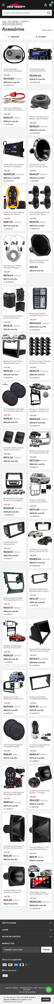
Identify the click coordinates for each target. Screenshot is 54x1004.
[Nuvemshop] (27, 992)
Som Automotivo (13, 21)
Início (4, 21)
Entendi (46, 999)
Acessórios (24, 21)
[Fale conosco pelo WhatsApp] (49, 990)
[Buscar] (48, 12)
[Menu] (4, 5)
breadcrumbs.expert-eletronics (12, 23)
